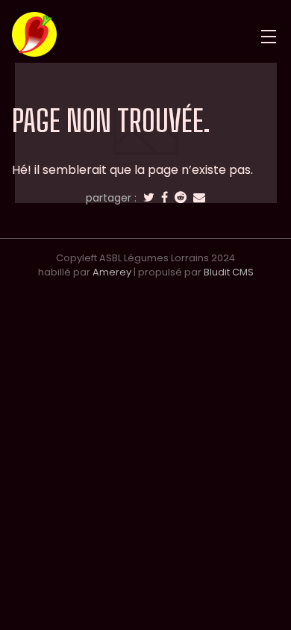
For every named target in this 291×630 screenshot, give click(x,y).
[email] (199, 198)
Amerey (112, 272)
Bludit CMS (229, 272)
